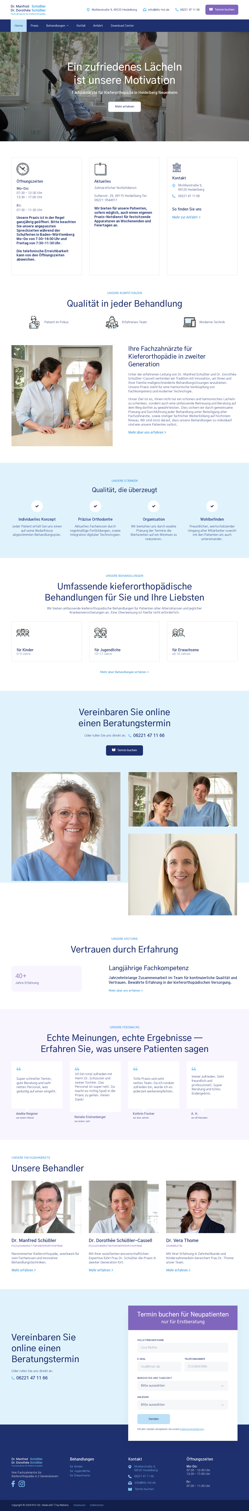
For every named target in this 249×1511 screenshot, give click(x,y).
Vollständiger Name (150, 1340)
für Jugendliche (80, 1471)
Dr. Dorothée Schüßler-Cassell (120, 1241)
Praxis (34, 25)
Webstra (64, 1505)
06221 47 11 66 (190, 9)
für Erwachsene (80, 1475)
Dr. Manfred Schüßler (33, 1241)
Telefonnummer (194, 1359)
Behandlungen (55, 25)
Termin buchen (144, 1489)
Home (19, 25)
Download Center (122, 25)
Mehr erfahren (124, 106)
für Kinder (76, 1466)
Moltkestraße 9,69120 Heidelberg (146, 1468)
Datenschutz (97, 1505)
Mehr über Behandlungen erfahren (123, 672)
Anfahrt (98, 25)
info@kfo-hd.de (158, 9)
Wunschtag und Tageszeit (154, 1378)
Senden (154, 1419)
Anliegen (143, 1397)
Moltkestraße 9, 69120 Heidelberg (114, 9)
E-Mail (141, 1359)
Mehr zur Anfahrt (185, 217)
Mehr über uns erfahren (145, 432)
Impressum (80, 1505)
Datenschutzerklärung (192, 1429)
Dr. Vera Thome (182, 1241)
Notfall (80, 25)
